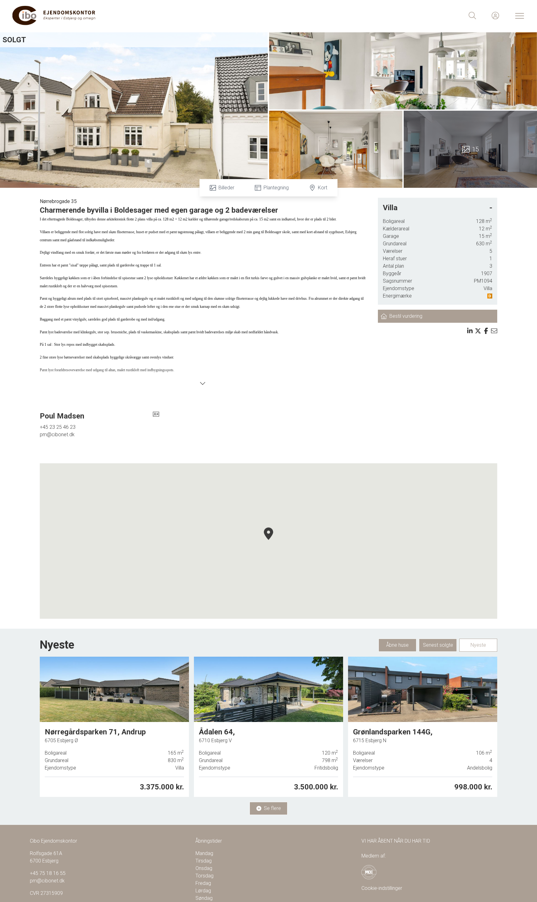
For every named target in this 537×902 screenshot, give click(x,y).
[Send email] (494, 331)
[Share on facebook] (486, 331)
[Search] (472, 15)
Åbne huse (397, 645)
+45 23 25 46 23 (58, 427)
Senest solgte (438, 645)
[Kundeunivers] (495, 15)
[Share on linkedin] (470, 331)
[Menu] (518, 15)
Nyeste (478, 645)
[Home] (140, 15)
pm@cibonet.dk (57, 434)
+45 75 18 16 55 (48, 873)
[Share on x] (478, 331)
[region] (268, 541)
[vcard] (156, 416)
